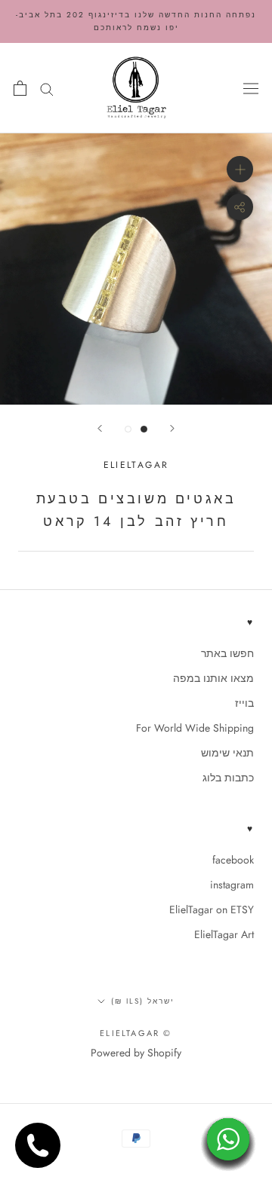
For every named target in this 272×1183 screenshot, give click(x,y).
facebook (233, 859)
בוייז (244, 703)
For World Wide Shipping (195, 727)
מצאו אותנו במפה (213, 678)
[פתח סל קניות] (20, 88)
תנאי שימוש (227, 752)
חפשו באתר (227, 653)
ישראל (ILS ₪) (143, 1001)
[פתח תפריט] (250, 88)
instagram (232, 884)
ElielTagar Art (224, 934)
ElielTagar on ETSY (211, 909)
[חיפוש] (47, 87)
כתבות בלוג (228, 777)
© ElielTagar (136, 1033)
